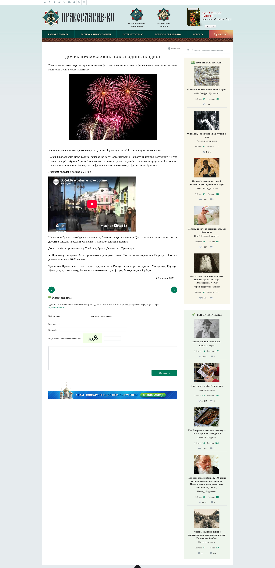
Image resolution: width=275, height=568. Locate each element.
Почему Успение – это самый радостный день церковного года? (207, 183)
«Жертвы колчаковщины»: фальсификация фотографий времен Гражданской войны (207, 535)
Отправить (164, 372)
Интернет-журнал (133, 34)
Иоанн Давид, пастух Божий (206, 341)
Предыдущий (51, 290)
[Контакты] (84, 2)
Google (88, 316)
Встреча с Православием (96, 34)
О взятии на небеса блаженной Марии (206, 89)
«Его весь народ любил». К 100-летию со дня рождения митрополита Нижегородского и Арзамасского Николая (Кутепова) (206, 482)
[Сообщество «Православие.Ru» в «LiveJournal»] (64, 2)
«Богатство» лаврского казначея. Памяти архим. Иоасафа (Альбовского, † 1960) (207, 279)
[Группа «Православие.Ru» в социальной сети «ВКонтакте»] (44, 2)
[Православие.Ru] (78, 17)
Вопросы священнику (168, 34)
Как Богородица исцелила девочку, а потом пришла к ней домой (207, 432)
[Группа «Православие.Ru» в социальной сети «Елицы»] (74, 2)
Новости (198, 34)
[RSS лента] (79, 2)
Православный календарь (136, 24)
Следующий (174, 290)
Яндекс (75, 316)
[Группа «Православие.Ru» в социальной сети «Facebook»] (54, 2)
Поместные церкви (163, 24)
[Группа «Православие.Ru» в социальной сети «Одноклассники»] (49, 2)
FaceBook (63, 316)
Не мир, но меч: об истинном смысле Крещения (207, 230)
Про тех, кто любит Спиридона (207, 386)
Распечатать (175, 48)
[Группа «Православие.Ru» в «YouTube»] (69, 2)
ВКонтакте (69, 316)
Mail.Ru (81, 316)
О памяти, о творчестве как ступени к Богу (206, 135)
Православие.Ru (56, 307)
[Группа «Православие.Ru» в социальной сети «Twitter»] (59, 2)
